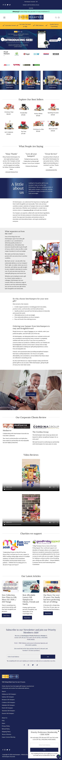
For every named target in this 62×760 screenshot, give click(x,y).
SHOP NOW (31, 394)
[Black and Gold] (53, 124)
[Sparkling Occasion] (53, 107)
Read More (6, 615)
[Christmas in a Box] (38, 124)
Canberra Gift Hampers (8, 702)
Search (4, 691)
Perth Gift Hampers (7, 708)
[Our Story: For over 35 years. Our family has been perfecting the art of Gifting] (51, 586)
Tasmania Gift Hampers (8, 710)
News (3, 723)
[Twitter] (8, 5)
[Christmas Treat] (9, 106)
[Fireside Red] (23, 107)
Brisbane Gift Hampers (8, 699)
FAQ (3, 720)
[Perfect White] (38, 107)
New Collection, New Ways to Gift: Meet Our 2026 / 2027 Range (9, 598)
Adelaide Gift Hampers (8, 705)
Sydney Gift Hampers (8, 697)
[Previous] (2, 39)
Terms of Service (6, 734)
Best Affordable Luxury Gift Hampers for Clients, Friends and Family (31, 599)
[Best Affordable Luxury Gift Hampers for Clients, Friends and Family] (31, 586)
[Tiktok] (10, 5)
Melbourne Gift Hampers (9, 694)
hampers (31, 331)
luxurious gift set (28, 210)
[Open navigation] (9, 18)
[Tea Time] (23, 125)
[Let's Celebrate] (9, 125)
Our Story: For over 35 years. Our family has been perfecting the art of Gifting (51, 598)
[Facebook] (3, 5)
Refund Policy (6, 729)
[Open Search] (56, 17)
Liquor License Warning (8, 737)
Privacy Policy (6, 726)
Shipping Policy (6, 731)
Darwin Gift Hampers (8, 713)
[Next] (59, 39)
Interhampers (16, 754)
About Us (4, 718)
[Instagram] (5, 5)
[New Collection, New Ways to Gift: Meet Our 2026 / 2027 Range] (10, 586)
